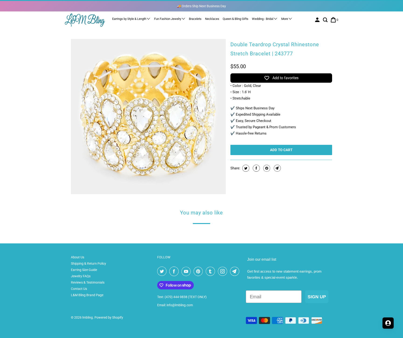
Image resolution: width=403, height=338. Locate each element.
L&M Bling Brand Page (87, 295)
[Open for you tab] (388, 323)
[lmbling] (85, 19)
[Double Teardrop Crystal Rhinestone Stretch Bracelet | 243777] (148, 116)
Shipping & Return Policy (88, 263)
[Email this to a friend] (277, 168)
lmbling (87, 317)
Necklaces (212, 19)
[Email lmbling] (235, 271)
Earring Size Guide (84, 270)
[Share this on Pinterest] (266, 168)
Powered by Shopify (108, 317)
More (285, 19)
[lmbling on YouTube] (187, 271)
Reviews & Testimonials (87, 282)
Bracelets (195, 19)
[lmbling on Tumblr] (211, 271)
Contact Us (79, 289)
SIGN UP (317, 296)
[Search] (325, 20)
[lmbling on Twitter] (162, 271)
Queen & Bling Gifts (235, 19)
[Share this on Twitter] (245, 168)
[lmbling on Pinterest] (199, 271)
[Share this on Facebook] (256, 168)
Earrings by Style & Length (129, 19)
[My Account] (317, 20)
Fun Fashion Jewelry (168, 19)
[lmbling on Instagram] (223, 271)
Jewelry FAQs (80, 276)
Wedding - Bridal (263, 19)
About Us (77, 257)
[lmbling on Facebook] (175, 271)
